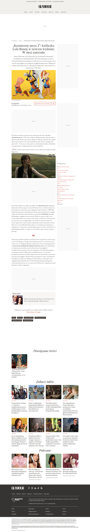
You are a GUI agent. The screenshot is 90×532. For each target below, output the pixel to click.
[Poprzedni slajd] (12, 461)
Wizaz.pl (64, 511)
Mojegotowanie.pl (32, 511)
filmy (14, 317)
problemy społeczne (40, 317)
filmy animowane (28, 317)
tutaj (24, 530)
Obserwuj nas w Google (43, 103)
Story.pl (64, 514)
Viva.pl (63, 508)
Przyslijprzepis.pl (49, 514)
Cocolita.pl (14, 514)
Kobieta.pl (48, 511)
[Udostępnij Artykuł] (54, 103)
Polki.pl (47, 508)
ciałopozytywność (17, 320)
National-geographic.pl (34, 514)
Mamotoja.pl (31, 508)
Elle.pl (13, 508)
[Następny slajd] (78, 461)
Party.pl (13, 511)
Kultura (20, 317)
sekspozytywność (28, 320)
